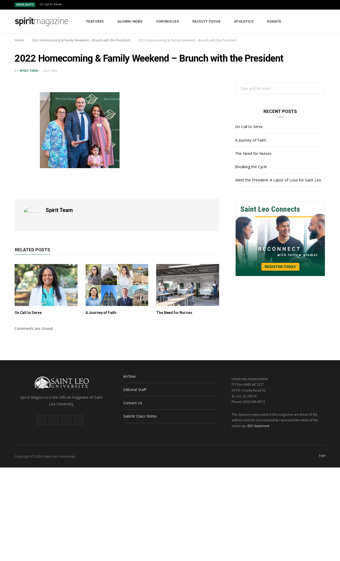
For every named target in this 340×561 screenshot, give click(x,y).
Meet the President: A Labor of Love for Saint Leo (278, 179)
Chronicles (167, 21)
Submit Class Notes (140, 416)
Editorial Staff (134, 389)
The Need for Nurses (174, 313)
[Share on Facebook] (21, 113)
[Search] (321, 21)
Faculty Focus (206, 21)
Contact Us (132, 402)
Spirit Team (28, 71)
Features (95, 21)
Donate (274, 21)
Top (321, 456)
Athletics (243, 21)
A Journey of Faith (101, 313)
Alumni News (130, 21)
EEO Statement (258, 426)
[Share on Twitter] (21, 127)
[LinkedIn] (21, 154)
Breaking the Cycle (251, 166)
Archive (129, 376)
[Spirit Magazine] (42, 21)
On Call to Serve (51, 4)
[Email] (21, 140)
